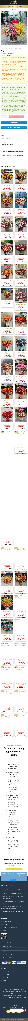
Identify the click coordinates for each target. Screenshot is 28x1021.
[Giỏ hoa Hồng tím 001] (7, 674)
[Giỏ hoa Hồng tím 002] (21, 697)
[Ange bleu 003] (21, 343)
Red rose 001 (7, 423)
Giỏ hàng (5, 924)
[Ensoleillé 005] (7, 343)
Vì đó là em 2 (7, 233)
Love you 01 (21, 185)
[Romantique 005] (21, 271)
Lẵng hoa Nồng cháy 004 (7, 400)
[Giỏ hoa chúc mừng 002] (7, 578)
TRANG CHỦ (14, 6)
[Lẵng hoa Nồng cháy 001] (21, 578)
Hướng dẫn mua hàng (8, 946)
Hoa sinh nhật (10, 48)
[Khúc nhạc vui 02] (7, 485)
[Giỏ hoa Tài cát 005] (21, 721)
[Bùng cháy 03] (7, 200)
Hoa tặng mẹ (18, 48)
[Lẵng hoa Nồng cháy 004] (7, 391)
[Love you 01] (21, 176)
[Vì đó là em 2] (7, 224)
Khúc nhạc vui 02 (7, 540)
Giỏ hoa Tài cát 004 (7, 730)
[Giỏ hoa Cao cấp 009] (7, 697)
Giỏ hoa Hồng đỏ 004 (21, 400)
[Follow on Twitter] (14, 1005)
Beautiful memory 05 (21, 423)
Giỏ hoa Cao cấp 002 (7, 563)
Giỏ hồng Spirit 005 (7, 328)
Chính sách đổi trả (7, 957)
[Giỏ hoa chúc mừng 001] (21, 554)
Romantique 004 (7, 257)
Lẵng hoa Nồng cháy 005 (21, 329)
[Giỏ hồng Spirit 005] (7, 319)
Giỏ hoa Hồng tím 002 (21, 707)
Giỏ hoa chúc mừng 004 (7, 660)
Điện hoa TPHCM (7, 974)
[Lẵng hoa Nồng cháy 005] (21, 319)
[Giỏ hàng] (10, 6)
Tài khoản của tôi (7, 921)
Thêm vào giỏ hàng (16, 117)
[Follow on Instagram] (13, 1005)
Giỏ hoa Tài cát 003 (20, 659)
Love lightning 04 (7, 185)
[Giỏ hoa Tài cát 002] (7, 602)
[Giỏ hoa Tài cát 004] (7, 721)
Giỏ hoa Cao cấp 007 (21, 233)
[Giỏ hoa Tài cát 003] (21, 650)
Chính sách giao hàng (8, 952)
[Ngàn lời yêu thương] (21, 295)
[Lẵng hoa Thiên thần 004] (21, 602)
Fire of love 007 (20, 209)
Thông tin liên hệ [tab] (5, 138)
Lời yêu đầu (7, 301)
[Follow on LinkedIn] (16, 1005)
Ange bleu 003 (20, 352)
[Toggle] (6, 764)
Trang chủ (3, 48)
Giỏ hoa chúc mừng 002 (7, 588)
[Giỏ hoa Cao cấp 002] (7, 554)
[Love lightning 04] (7, 176)
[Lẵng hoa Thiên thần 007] (21, 367)
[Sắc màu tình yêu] (21, 247)
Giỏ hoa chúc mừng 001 (20, 564)
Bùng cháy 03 (7, 209)
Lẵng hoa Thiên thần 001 (21, 448)
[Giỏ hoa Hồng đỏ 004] (21, 391)
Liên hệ (4, 980)
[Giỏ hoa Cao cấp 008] (21, 674)
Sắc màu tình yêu (21, 257)
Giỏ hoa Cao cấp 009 (7, 707)
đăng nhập (11, 155)
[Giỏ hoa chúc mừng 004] (7, 650)
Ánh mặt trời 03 (7, 280)
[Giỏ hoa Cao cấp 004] (7, 626)
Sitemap (5, 930)
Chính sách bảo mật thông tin (10, 927)
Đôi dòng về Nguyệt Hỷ (8, 971)
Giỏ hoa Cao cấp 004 (7, 635)
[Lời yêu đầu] (7, 294)
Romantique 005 (21, 280)
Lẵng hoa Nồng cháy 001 (21, 588)
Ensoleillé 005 (7, 352)
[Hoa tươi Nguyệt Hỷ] (14, 2)
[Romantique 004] (7, 247)
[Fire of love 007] (21, 200)
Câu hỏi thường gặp (7, 954)
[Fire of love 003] (7, 367)
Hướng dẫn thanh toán (8, 949)
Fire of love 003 (7, 376)
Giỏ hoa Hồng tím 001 (7, 683)
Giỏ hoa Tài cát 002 (7, 611)
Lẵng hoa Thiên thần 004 (21, 612)
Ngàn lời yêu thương (20, 304)
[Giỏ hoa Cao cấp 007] (21, 224)
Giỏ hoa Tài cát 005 (20, 730)
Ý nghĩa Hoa (6, 977)
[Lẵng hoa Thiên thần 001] (21, 438)
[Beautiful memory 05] (21, 414)
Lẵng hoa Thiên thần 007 (21, 377)
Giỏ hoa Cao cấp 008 (21, 683)
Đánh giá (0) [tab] (4, 135)
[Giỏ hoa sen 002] (21, 626)
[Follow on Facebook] (11, 1005)
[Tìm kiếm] (26, 2)
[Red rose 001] (7, 414)
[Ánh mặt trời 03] (7, 271)
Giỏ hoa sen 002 (21, 635)
